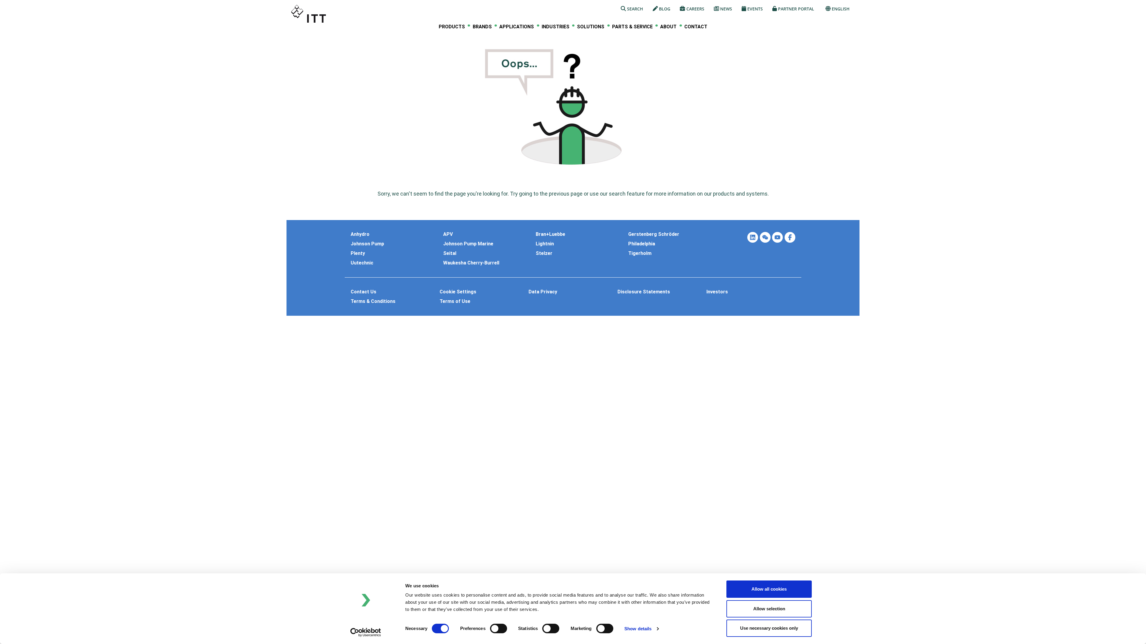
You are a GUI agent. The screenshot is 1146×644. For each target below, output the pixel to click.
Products (452, 26)
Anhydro (360, 234)
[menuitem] (452, 27)
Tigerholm (639, 253)
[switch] (498, 628)
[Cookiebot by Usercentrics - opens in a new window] (366, 632)
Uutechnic (362, 263)
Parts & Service (632, 26)
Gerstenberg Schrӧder (653, 234)
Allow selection (769, 608)
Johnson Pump (367, 244)
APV (448, 234)
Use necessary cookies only (769, 628)
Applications (516, 26)
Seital (449, 253)
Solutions (590, 26)
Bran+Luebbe (550, 234)
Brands (482, 26)
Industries (555, 26)
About (668, 26)
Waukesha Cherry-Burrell (471, 263)
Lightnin (545, 244)
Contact (695, 27)
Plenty (358, 253)
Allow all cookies (769, 589)
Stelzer (544, 253)
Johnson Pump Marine (468, 244)
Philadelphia (641, 244)
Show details (637, 628)
